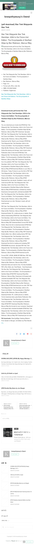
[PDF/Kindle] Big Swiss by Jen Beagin (13, 388)
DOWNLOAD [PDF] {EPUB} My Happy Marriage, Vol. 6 (17, 358)
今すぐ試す (22, 7)
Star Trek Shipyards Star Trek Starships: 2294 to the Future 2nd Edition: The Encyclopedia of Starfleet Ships (16, 96)
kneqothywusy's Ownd (17, 16)
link (2, 323)
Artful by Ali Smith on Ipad (9, 373)
